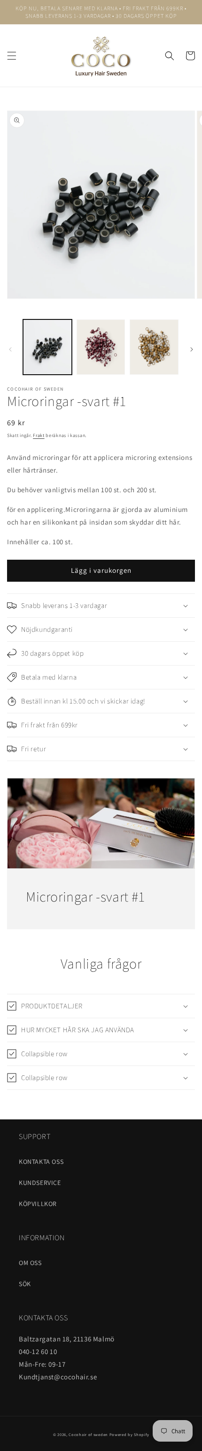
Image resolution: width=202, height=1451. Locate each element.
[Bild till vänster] (10, 349)
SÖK (25, 1284)
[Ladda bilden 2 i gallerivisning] (101, 347)
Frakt (39, 435)
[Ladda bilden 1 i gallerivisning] (47, 347)
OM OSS (30, 1263)
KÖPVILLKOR (38, 1203)
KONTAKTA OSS (41, 1161)
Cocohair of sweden (88, 1434)
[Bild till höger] (191, 349)
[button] (11, 55)
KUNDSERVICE (40, 1182)
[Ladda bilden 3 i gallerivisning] (154, 347)
